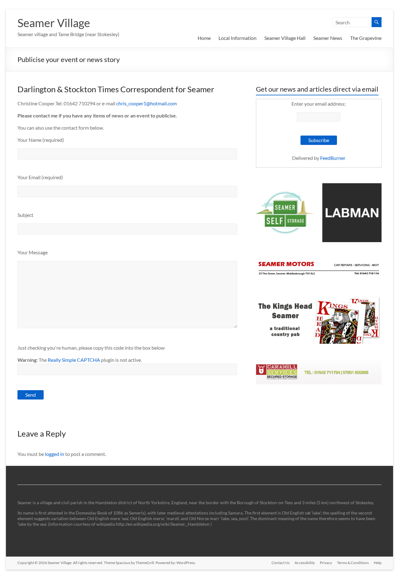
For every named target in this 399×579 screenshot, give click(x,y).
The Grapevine (366, 38)
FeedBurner (332, 158)
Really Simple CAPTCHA (74, 360)
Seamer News (327, 38)
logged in (54, 454)
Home (204, 38)
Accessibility (305, 562)
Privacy (326, 562)
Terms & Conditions (353, 562)
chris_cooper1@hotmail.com (146, 103)
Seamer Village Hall (284, 38)
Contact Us (281, 562)
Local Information (238, 38)
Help (378, 562)
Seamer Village (53, 23)
